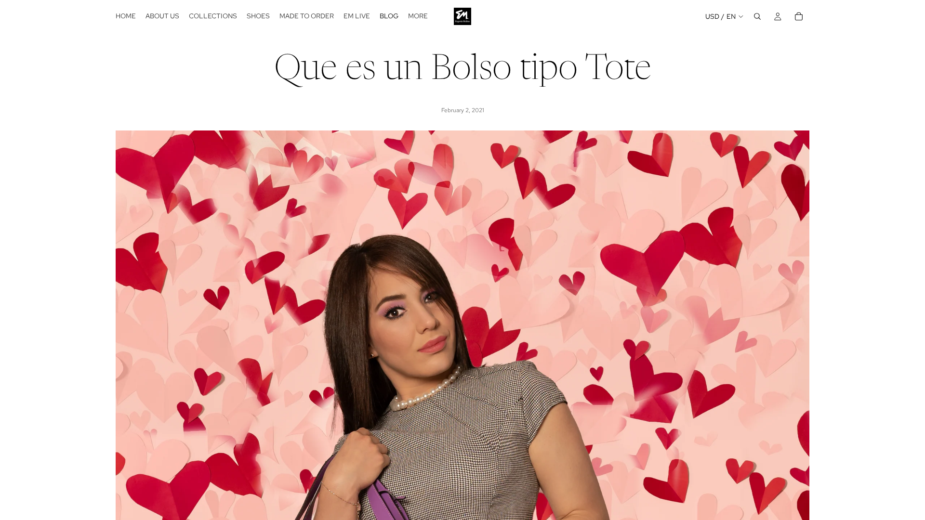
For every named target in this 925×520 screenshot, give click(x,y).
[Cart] (798, 16)
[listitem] (418, 16)
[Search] (757, 16)
